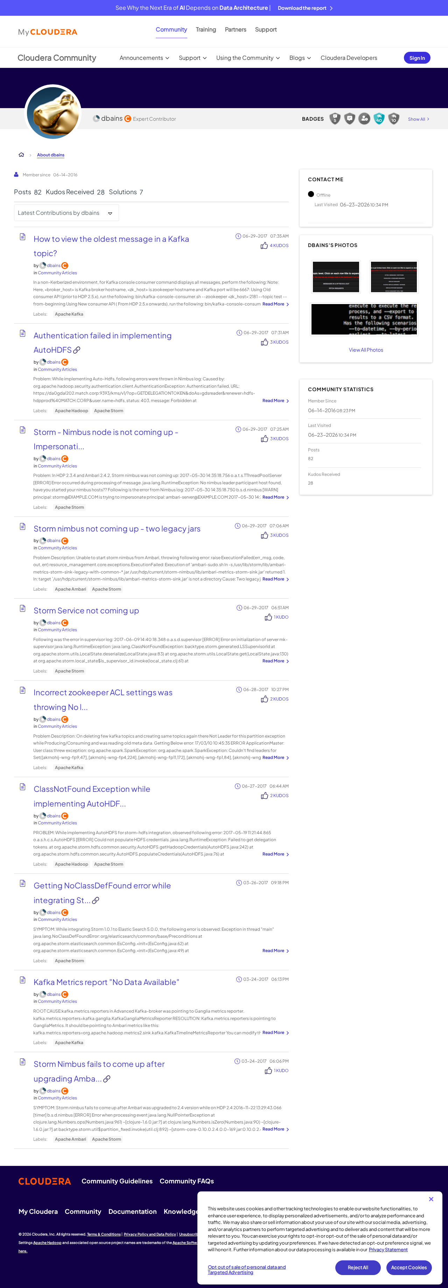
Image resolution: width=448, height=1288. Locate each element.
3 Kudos (279, 342)
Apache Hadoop (71, 410)
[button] (335, 277)
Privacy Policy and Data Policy (150, 1234)
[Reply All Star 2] (393, 118)
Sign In (417, 58)
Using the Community (245, 57)
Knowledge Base (189, 1211)
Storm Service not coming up (86, 610)
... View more (275, 304)
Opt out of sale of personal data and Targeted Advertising (247, 1269)
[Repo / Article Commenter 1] (349, 118)
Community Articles (57, 272)
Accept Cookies (409, 1267)
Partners (235, 29)
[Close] (431, 1199)
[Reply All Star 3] (379, 118)
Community (171, 29)
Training (206, 29)
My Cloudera (38, 1211)
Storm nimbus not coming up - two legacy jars (117, 528)
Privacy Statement (388, 1249)
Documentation (132, 1211)
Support (266, 29)
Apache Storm (108, 410)
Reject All (358, 1267)
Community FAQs (187, 1181)
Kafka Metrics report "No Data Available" (107, 982)
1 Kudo (281, 617)
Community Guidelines (117, 1181)
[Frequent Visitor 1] (364, 118)
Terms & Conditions (104, 1234)
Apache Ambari (70, 589)
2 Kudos (279, 699)
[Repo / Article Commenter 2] (335, 118)
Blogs (297, 57)
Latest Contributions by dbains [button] (58, 212)
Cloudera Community (57, 57)
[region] (319, 1238)
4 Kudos (279, 245)
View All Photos (366, 349)
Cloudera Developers (349, 57)
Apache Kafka (69, 314)
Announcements (141, 57)
